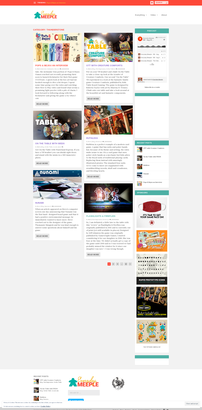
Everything (140, 15)
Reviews (98, 141)
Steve (38, 206)
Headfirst (50, 3)
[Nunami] (57, 184)
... (121, 264)
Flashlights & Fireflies (100, 216)
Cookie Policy (45, 406)
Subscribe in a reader (152, 87)
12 (126, 264)
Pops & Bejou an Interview (51, 65)
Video (153, 15)
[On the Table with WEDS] (57, 125)
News (56, 69)
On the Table (48, 147)
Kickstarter (50, 69)
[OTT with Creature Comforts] (108, 47)
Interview (44, 69)
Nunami (39, 203)
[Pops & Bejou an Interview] (57, 47)
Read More (42, 104)
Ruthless (92, 138)
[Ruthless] (108, 120)
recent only (56, 147)
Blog (42, 147)
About (164, 15)
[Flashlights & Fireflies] (108, 198)
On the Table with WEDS (49, 143)
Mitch (38, 69)
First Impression (101, 69)
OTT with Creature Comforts (104, 65)
